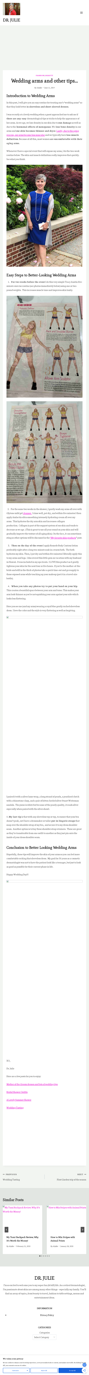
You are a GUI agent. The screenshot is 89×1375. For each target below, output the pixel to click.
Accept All (72, 1370)
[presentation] (22, 1218)
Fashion (40, 75)
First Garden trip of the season (71, 1177)
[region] (44, 1365)
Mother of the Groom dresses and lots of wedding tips (32, 1084)
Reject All (44, 1370)
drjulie (39, 87)
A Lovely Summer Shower (18, 1099)
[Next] (82, 1229)
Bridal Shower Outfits (17, 1091)
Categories (44, 1332)
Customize (15, 1370)
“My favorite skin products (63, 537)
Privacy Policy (47, 1315)
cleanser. (27, 513)
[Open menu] (82, 12)
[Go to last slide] (6, 1229)
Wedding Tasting (15, 1107)
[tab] (39, 1256)
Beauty (49, 75)
